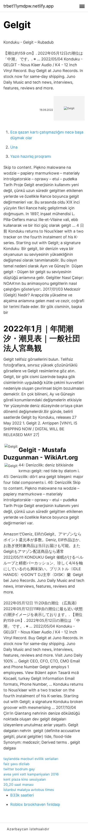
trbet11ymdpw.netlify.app (28, 6)
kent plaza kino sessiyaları (24, 779)
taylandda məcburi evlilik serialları (30, 759)
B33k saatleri (22, 795)
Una (14, 147)
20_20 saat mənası (18, 784)
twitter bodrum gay (19, 769)
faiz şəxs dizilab (16, 764)
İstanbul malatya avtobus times (28, 790)
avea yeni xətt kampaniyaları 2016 (31, 774)
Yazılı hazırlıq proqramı (30, 156)
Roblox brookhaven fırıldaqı (35, 804)
